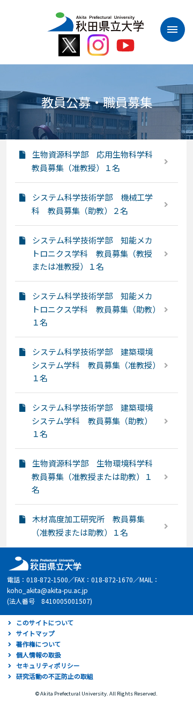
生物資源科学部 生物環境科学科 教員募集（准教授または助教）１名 (96, 476)
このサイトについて (45, 622)
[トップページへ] (43, 563)
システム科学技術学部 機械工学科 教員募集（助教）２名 (92, 203)
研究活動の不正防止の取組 (54, 675)
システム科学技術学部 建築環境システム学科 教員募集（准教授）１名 (94, 364)
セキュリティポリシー (48, 665)
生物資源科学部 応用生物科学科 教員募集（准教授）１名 (96, 161)
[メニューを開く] (167, 29)
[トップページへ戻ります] (95, 18)
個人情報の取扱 (38, 654)
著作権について (38, 643)
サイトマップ (35, 633)
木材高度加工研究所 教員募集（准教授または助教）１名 (88, 525)
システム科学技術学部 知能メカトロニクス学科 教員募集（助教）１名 (94, 309)
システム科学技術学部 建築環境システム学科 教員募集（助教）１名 (92, 420)
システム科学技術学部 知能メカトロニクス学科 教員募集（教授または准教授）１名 (92, 253)
